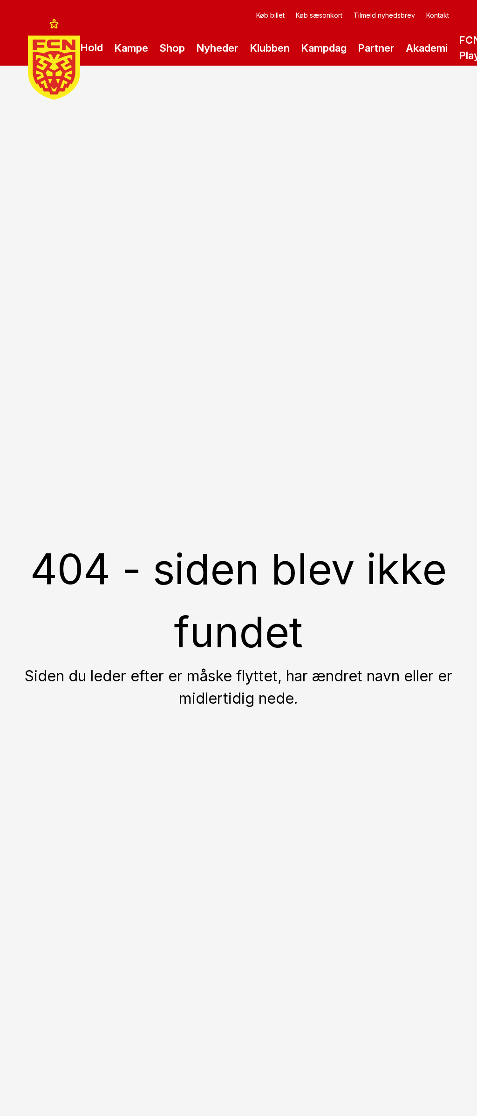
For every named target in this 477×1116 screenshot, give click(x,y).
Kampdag (324, 48)
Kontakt (437, 15)
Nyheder (217, 48)
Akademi (427, 48)
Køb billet (270, 15)
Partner (376, 48)
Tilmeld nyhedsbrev (384, 15)
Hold (91, 47)
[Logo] (54, 59)
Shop (172, 48)
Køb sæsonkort (319, 15)
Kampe (131, 48)
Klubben (270, 48)
